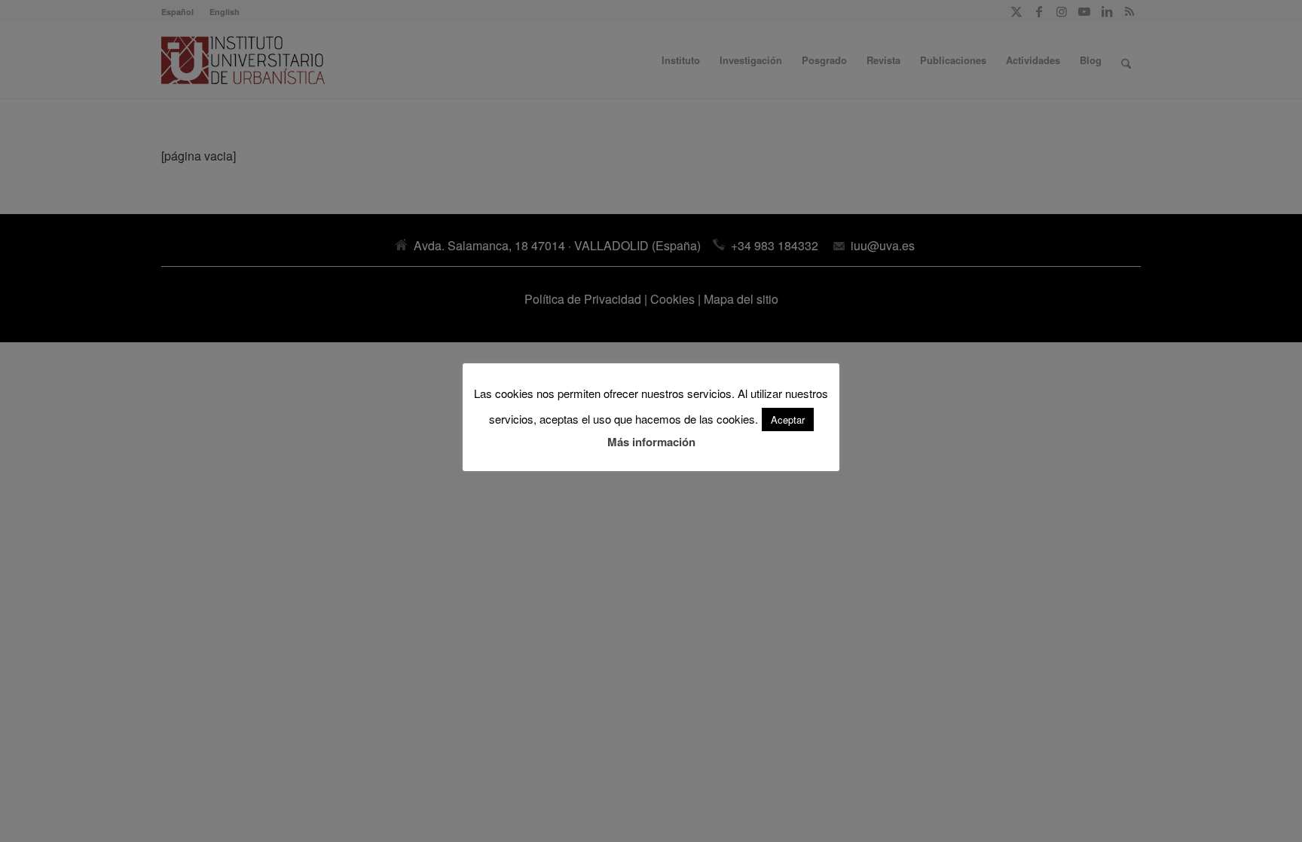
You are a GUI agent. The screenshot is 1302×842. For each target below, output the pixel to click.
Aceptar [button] (788, 419)
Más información (651, 441)
